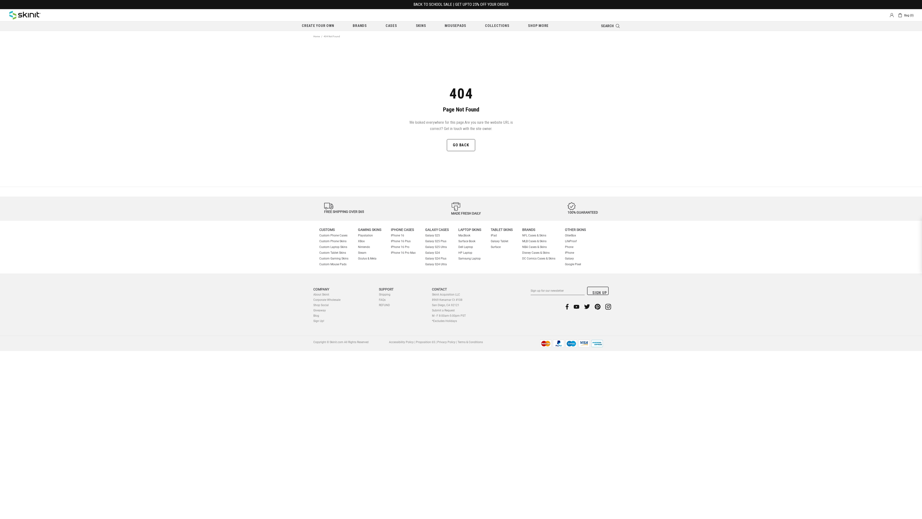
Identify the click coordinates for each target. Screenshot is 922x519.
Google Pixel (573, 264)
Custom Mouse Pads (332, 264)
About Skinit (321, 294)
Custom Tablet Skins (332, 252)
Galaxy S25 (432, 235)
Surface (496, 247)
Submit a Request (443, 310)
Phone (569, 247)
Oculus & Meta (367, 258)
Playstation (365, 235)
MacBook (464, 235)
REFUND (384, 305)
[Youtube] (576, 306)
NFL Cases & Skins (534, 235)
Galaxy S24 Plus (435, 258)
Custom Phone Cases (333, 235)
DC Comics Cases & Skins (538, 258)
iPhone (569, 252)
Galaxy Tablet (499, 241)
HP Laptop (465, 252)
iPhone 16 (397, 235)
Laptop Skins (469, 230)
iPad (494, 235)
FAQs (382, 300)
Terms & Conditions (470, 342)
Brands (528, 230)
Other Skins (575, 230)
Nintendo (364, 247)
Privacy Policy (446, 342)
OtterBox (570, 235)
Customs (327, 230)
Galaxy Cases (437, 230)
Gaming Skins (369, 230)
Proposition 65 (425, 342)
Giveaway (319, 310)
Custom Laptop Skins (333, 247)
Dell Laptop (465, 247)
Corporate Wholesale (326, 300)
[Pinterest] (598, 306)
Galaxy (569, 258)
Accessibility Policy (401, 342)
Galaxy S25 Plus (435, 241)
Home (316, 36)
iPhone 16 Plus (401, 241)
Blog (316, 315)
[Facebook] (567, 306)
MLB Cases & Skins (534, 241)
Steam (362, 252)
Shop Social (321, 305)
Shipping (384, 294)
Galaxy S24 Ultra (436, 264)
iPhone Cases (402, 230)
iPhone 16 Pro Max (403, 252)
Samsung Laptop (469, 258)
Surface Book (466, 241)
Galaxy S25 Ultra (436, 247)
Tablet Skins (502, 230)
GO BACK (461, 145)
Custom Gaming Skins (333, 258)
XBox (361, 241)
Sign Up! (318, 321)
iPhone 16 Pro (400, 247)
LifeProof (571, 241)
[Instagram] (608, 306)
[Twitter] (587, 306)
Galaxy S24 (432, 252)
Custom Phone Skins (332, 241)
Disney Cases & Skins (536, 252)
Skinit (25, 15)
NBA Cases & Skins (534, 247)
